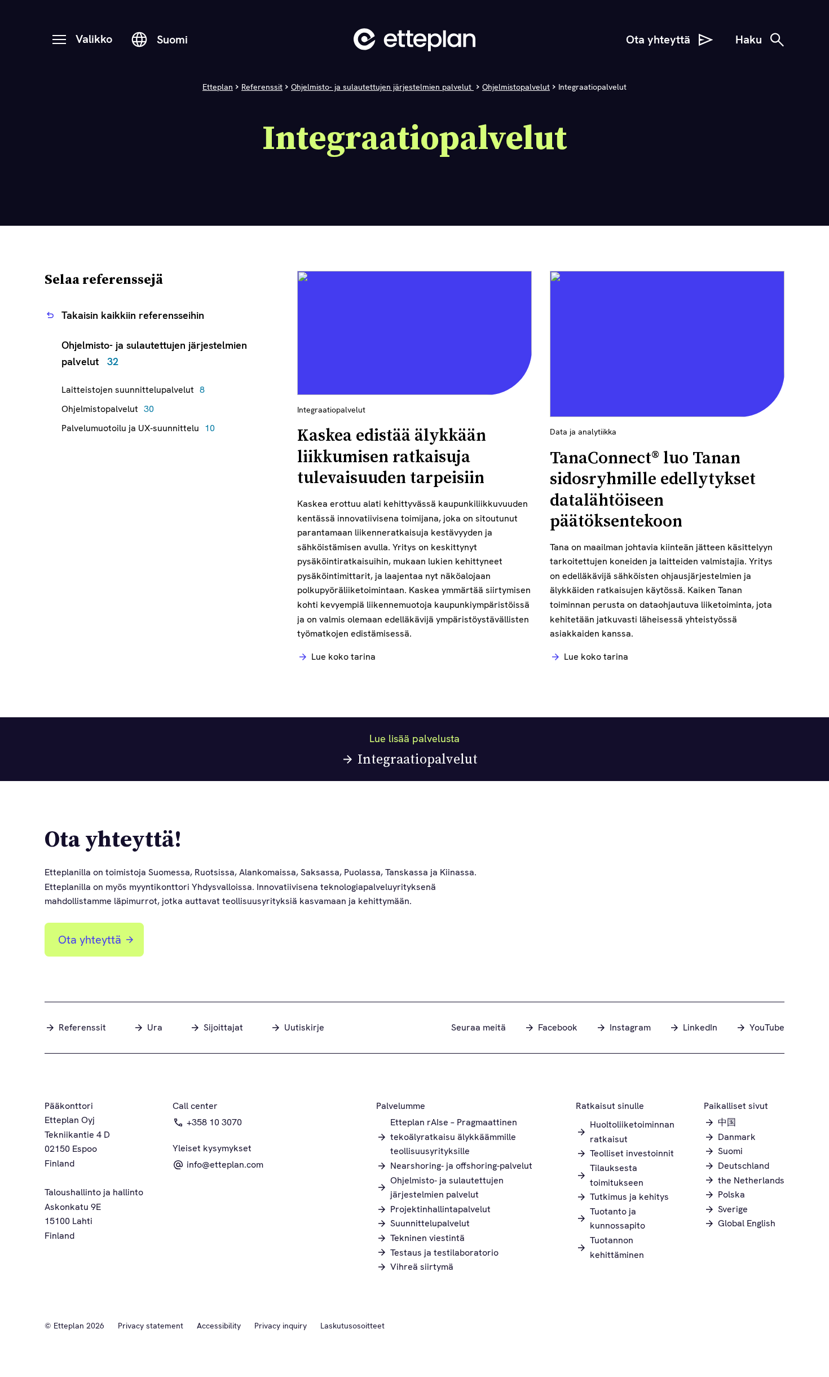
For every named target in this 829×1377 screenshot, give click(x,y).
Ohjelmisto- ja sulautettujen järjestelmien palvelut (382, 87)
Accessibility (219, 1326)
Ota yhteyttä (89, 939)
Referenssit (262, 87)
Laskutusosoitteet (352, 1326)
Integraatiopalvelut (418, 758)
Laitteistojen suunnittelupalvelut (135, 390)
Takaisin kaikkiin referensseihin (132, 315)
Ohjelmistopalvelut (516, 87)
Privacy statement (150, 1326)
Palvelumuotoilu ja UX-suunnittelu (141, 428)
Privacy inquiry (280, 1326)
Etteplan (217, 87)
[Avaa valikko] (59, 39)
